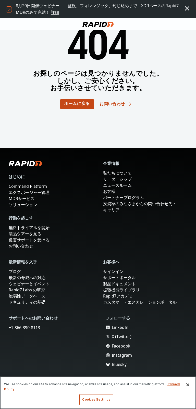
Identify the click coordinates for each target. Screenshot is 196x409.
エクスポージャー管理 (29, 192)
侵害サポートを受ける (29, 239)
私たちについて (117, 173)
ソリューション (23, 204)
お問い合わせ (21, 246)
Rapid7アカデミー (120, 296)
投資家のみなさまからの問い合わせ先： (140, 203)
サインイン (113, 271)
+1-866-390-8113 (25, 327)
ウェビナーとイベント (29, 283)
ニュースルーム (117, 185)
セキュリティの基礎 (27, 302)
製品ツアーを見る (25, 233)
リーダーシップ (117, 179)
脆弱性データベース (27, 296)
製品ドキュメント (119, 283)
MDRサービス (22, 198)
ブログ (15, 271)
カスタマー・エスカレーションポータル (140, 302)
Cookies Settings (96, 399)
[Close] (187, 384)
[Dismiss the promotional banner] (187, 8)
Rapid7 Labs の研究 (27, 289)
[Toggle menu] (188, 24)
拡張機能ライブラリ (121, 289)
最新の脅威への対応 (27, 277)
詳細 (55, 12)
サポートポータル (119, 277)
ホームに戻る (77, 104)
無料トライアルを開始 (29, 227)
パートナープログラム (123, 197)
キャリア (111, 209)
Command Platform (27, 186)
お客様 (109, 191)
